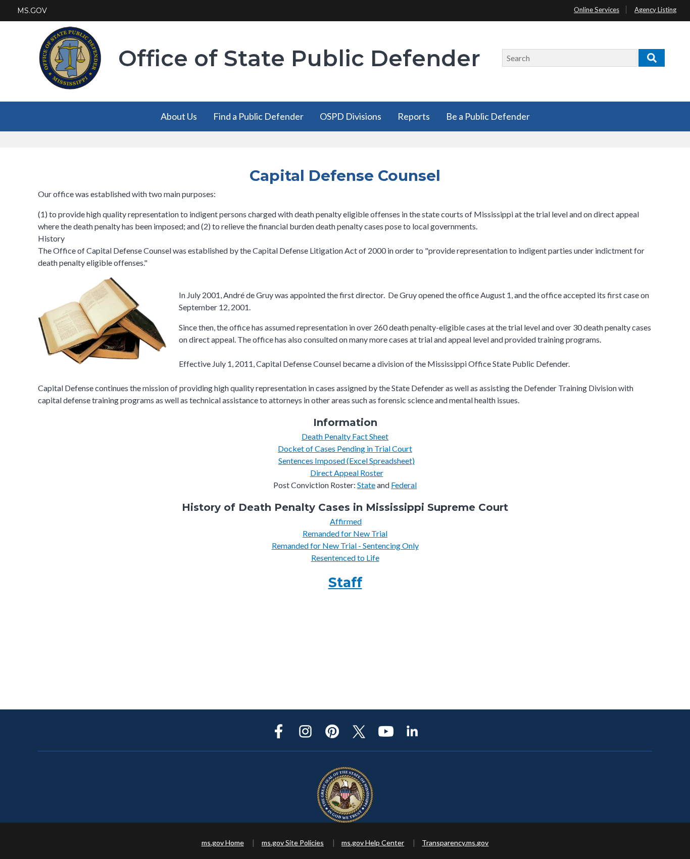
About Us (179, 116)
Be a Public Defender (488, 116)
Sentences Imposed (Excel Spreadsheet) (346, 460)
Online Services (596, 10)
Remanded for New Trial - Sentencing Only (345, 545)
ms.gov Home (223, 842)
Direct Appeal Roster (346, 473)
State (366, 485)
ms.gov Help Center (372, 842)
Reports (414, 116)
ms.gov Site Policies (293, 842)
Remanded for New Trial (345, 533)
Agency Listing (655, 10)
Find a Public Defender (258, 116)
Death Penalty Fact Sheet (345, 436)
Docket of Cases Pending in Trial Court (345, 448)
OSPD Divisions (350, 116)
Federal (404, 485)
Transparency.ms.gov (455, 842)
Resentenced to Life (345, 557)
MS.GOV (32, 10)
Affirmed (346, 521)
